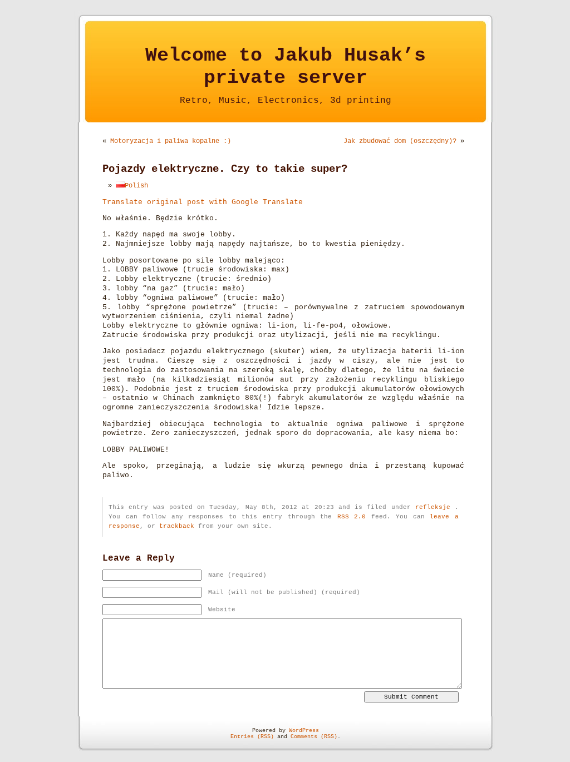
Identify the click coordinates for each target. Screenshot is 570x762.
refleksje (432, 507)
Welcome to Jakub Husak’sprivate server (285, 66)
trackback (176, 526)
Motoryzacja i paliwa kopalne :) (170, 141)
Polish (136, 186)
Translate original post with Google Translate (202, 202)
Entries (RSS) (252, 737)
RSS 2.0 (351, 516)
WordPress (304, 731)
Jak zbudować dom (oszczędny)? (399, 141)
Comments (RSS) (314, 737)
